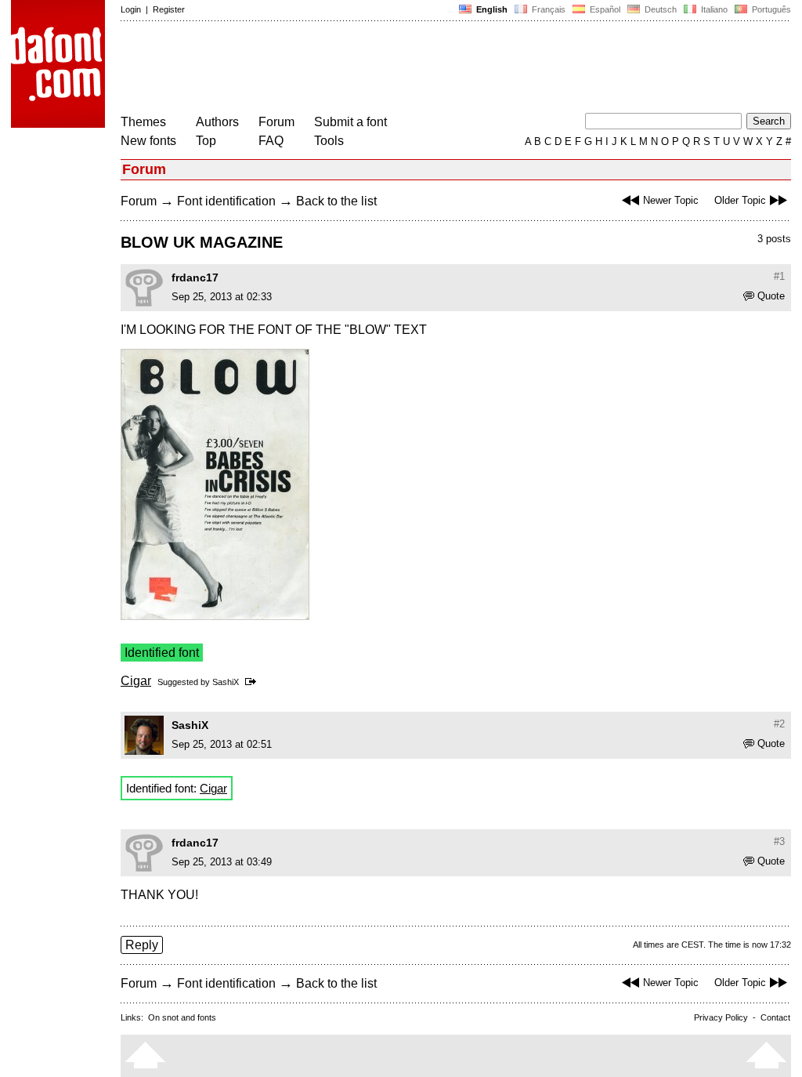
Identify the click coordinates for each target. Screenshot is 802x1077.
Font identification (226, 201)
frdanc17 (195, 277)
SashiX (225, 682)
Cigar (136, 680)
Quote (771, 296)
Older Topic (740, 200)
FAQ (271, 140)
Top (206, 140)
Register (169, 9)
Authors (217, 122)
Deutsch (659, 9)
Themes (143, 122)
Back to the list (336, 201)
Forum (276, 122)
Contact (775, 1017)
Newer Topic (671, 200)
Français (547, 9)
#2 (779, 724)
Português (769, 9)
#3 (779, 841)
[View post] (253, 682)
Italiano (713, 9)
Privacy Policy (721, 1017)
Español (604, 9)
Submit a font (350, 122)
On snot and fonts (182, 1017)
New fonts (148, 140)
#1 (779, 276)
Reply (141, 945)
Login (131, 9)
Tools (329, 140)
